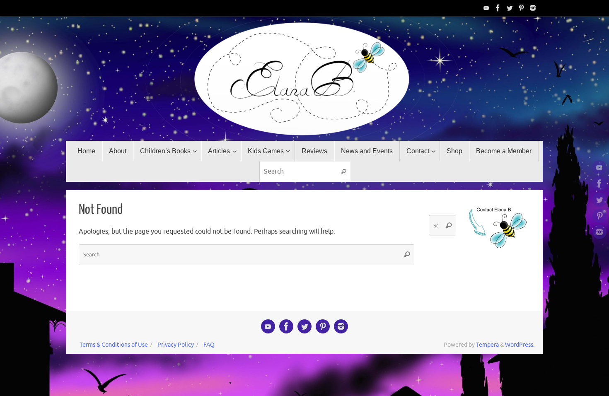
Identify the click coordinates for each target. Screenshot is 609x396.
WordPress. (519, 344)
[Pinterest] (521, 8)
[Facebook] (498, 8)
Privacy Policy (175, 344)
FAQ (209, 344)
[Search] (343, 172)
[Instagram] (533, 8)
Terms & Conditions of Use (114, 344)
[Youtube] (486, 8)
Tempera (487, 344)
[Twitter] (509, 8)
